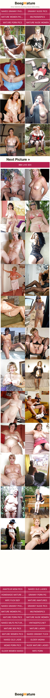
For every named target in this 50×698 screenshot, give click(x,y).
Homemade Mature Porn (13, 594)
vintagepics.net (37, 623)
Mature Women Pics (12, 634)
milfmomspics (37, 17)
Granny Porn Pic (37, 594)
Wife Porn (37, 651)
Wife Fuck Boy (12, 600)
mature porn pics (12, 22)
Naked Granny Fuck (37, 634)
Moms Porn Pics (12, 645)
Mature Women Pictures (13, 17)
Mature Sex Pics (12, 628)
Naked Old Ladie (12, 639)
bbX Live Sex (25, 165)
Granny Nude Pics (37, 11)
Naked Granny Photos (13, 11)
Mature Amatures (37, 600)
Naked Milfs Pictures (12, 623)
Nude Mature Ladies (37, 645)
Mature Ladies (37, 628)
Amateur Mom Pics (12, 589)
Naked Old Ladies (37, 589)
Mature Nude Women (37, 22)
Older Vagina (37, 639)
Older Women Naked (12, 651)
